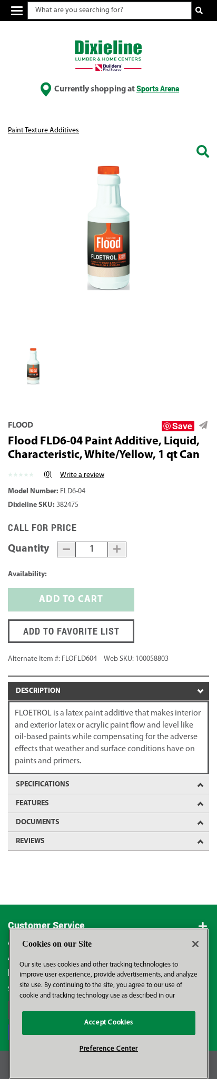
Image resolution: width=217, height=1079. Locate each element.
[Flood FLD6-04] (202, 153)
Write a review (82, 475)
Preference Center (109, 1048)
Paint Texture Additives (43, 130)
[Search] (199, 11)
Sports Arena (157, 89)
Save (182, 426)
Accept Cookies (108, 1022)
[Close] (195, 944)
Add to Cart (71, 600)
